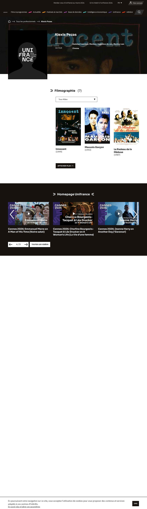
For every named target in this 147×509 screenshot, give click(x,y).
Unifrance (117, 12)
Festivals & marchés (54, 12)
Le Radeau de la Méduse (123, 151)
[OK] (135, 503)
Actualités (37, 12)
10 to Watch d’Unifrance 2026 (101, 3)
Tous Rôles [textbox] (63, 99)
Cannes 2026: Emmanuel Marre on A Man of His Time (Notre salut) (28, 230)
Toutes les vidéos (40, 244)
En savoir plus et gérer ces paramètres (24, 507)
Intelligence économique (97, 12)
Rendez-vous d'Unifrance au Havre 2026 (69, 3)
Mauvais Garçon (94, 147)
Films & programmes (19, 12)
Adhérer (130, 12)
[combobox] (76, 99)
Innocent (61, 149)
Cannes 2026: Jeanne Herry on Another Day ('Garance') (116, 230)
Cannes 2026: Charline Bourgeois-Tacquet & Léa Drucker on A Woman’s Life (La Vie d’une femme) (73, 232)
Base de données (75, 12)
